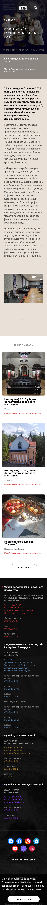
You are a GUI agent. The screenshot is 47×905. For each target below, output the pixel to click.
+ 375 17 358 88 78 (13, 750)
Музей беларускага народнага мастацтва (23, 588)
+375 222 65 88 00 (13, 796)
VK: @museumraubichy (14, 613)
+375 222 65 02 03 (13, 799)
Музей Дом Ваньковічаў (19, 735)
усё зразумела (23, 899)
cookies (31, 878)
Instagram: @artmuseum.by (16, 668)
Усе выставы (23, 567)
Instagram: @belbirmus (14, 802)
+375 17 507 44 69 (13, 605)
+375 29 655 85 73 (13, 607)
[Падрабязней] (23, 385)
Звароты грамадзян (23, 859)
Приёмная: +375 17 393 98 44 (18, 662)
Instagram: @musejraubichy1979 (18, 610)
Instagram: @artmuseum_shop (17, 670)
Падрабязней (12, 413)
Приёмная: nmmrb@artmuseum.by (19, 665)
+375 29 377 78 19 (12, 659)
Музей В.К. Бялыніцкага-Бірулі (23, 784)
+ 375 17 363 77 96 (13, 747)
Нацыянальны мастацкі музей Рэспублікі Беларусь (23, 646)
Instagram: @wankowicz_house (18, 753)
